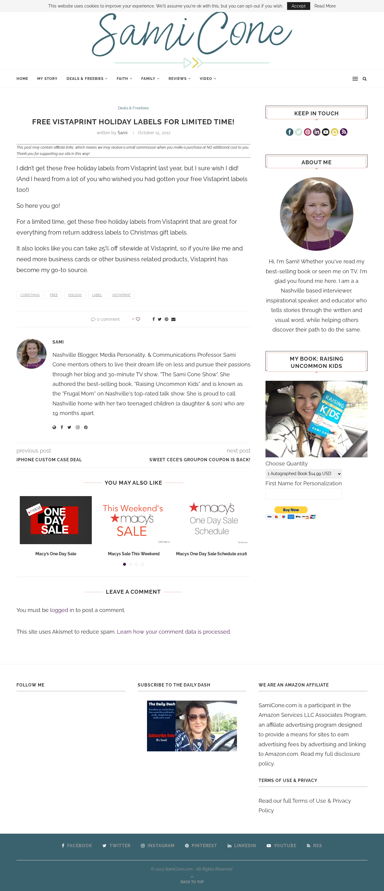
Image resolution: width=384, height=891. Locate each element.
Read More (325, 6)
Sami (123, 132)
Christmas (30, 295)
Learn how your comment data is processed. (174, 632)
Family (148, 79)
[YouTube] (325, 132)
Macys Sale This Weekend (134, 553)
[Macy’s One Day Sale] (56, 520)
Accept (299, 6)
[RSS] (343, 132)
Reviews (178, 79)
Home (22, 79)
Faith (122, 79)
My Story (47, 79)
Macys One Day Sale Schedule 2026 (211, 553)
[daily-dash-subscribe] (192, 726)
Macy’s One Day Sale (55, 553)
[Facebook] (289, 132)
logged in (62, 610)
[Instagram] (334, 132)
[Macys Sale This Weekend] (134, 520)
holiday (75, 295)
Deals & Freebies (85, 79)
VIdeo (206, 79)
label (97, 295)
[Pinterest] (307, 132)
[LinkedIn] (316, 132)
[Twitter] (298, 132)
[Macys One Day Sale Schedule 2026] (212, 520)
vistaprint (121, 295)
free (54, 295)
